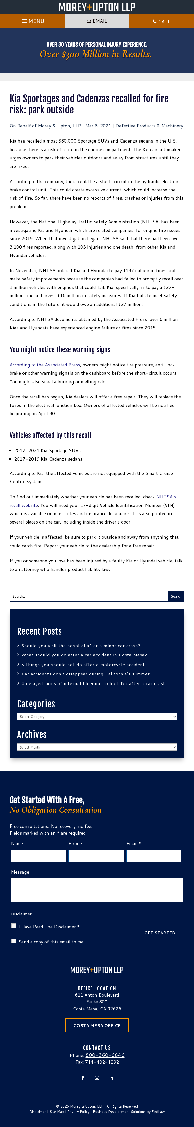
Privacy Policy (78, 1111)
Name (17, 843)
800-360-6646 (105, 1054)
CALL (164, 21)
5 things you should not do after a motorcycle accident (83, 664)
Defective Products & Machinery (149, 125)
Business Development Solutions (119, 1111)
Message (20, 872)
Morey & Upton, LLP (59, 125)
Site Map (57, 1111)
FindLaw (158, 1111)
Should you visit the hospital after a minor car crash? (80, 645)
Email (134, 843)
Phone (75, 843)
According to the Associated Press (45, 364)
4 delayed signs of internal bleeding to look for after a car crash (93, 683)
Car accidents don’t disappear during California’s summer (86, 674)
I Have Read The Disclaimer (49, 926)
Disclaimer (21, 914)
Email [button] (100, 20)
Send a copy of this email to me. (51, 942)
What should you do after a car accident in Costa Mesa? (84, 655)
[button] (32, 20)
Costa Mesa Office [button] (97, 1025)
